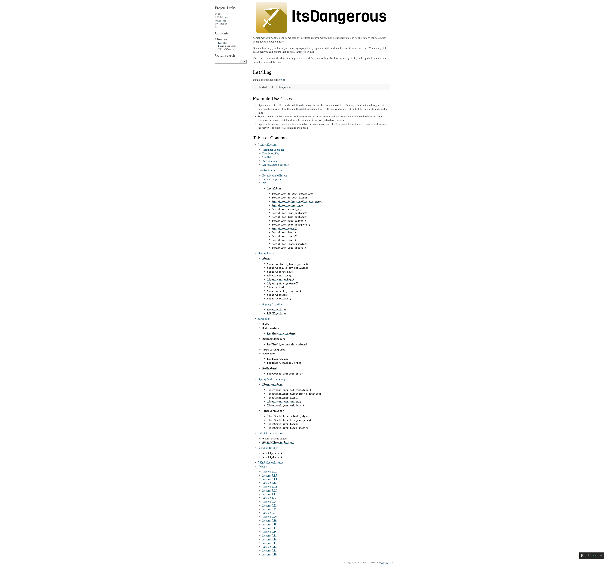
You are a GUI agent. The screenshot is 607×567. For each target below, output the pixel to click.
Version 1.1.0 (269, 494)
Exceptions (264, 318)
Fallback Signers (271, 179)
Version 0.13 (269, 543)
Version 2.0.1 (269, 486)
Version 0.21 (269, 513)
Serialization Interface (270, 170)
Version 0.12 (269, 547)
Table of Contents (226, 49)
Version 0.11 (269, 550)
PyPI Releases (221, 16)
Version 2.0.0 (269, 490)
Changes (262, 466)
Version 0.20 (269, 516)
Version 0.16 (269, 531)
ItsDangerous (221, 39)
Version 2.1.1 (269, 479)
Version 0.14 (269, 539)
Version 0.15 (269, 535)
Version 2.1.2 (269, 475)
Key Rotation (269, 161)
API (264, 183)
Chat (217, 26)
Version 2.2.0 (269, 471)
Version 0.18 (269, 524)
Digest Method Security (275, 164)
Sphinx (384, 562)
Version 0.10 (269, 554)
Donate (218, 13)
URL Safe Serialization (270, 433)
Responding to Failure (274, 175)
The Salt (267, 157)
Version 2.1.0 (269, 483)
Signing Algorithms (273, 304)
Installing (222, 42)
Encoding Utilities (268, 448)
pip (282, 79)
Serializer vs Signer (273, 149)
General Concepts (268, 144)
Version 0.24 (269, 501)
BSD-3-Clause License (270, 462)
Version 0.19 (269, 520)
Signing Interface (267, 253)
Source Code (220, 20)
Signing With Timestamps (272, 379)
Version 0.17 (269, 528)
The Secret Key (270, 153)
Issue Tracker (221, 23)
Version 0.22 (269, 509)
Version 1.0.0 (269, 498)
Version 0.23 (269, 505)
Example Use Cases (227, 45)
